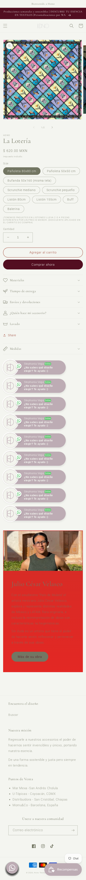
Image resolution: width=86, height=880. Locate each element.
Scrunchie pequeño (61, 190)
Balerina (14, 209)
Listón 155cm (47, 199)
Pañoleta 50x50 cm (61, 171)
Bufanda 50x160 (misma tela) (30, 180)
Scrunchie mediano (22, 190)
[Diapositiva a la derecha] (52, 127)
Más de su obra (30, 675)
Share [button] (12, 335)
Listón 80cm (17, 199)
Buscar (13, 733)
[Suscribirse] (72, 848)
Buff (70, 199)
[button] (5, 25)
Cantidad (8, 229)
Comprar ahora (43, 265)
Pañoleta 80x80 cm (22, 171)
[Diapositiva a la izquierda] (33, 127)
